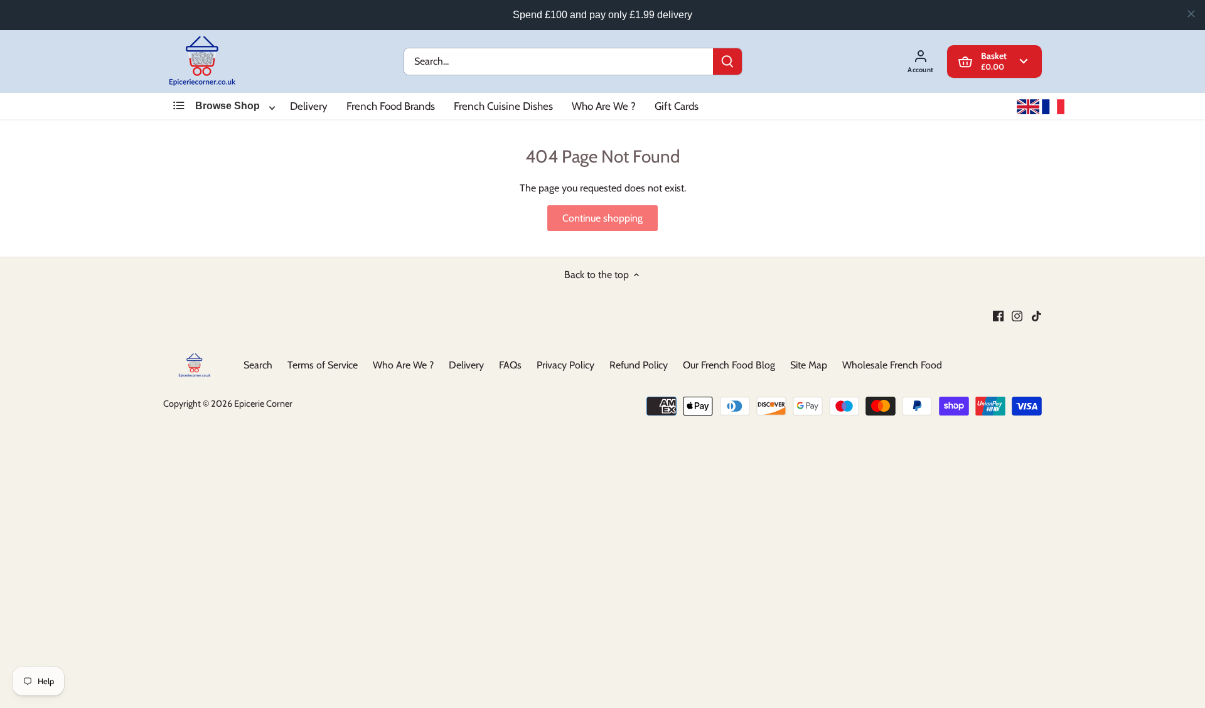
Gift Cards (677, 106)
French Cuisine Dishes (503, 106)
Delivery (309, 106)
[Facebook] (998, 316)
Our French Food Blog (729, 365)
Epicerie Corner (263, 403)
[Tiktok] (1036, 316)
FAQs (510, 365)
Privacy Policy (565, 365)
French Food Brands (390, 106)
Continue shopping (602, 219)
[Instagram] (1017, 316)
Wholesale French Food (892, 365)
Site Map (808, 365)
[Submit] (727, 61)
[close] (1191, 14)
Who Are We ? (604, 106)
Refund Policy (638, 365)
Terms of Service (322, 365)
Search (258, 365)
